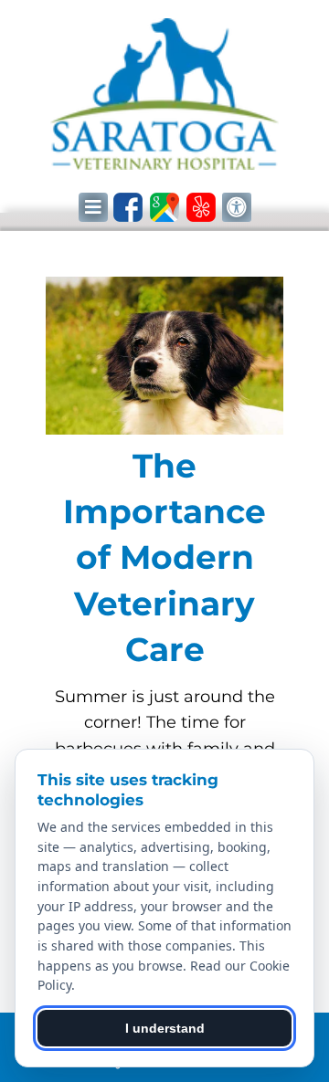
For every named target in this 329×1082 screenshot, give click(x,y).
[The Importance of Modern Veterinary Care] (164, 360)
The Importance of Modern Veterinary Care (164, 558)
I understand (165, 1028)
